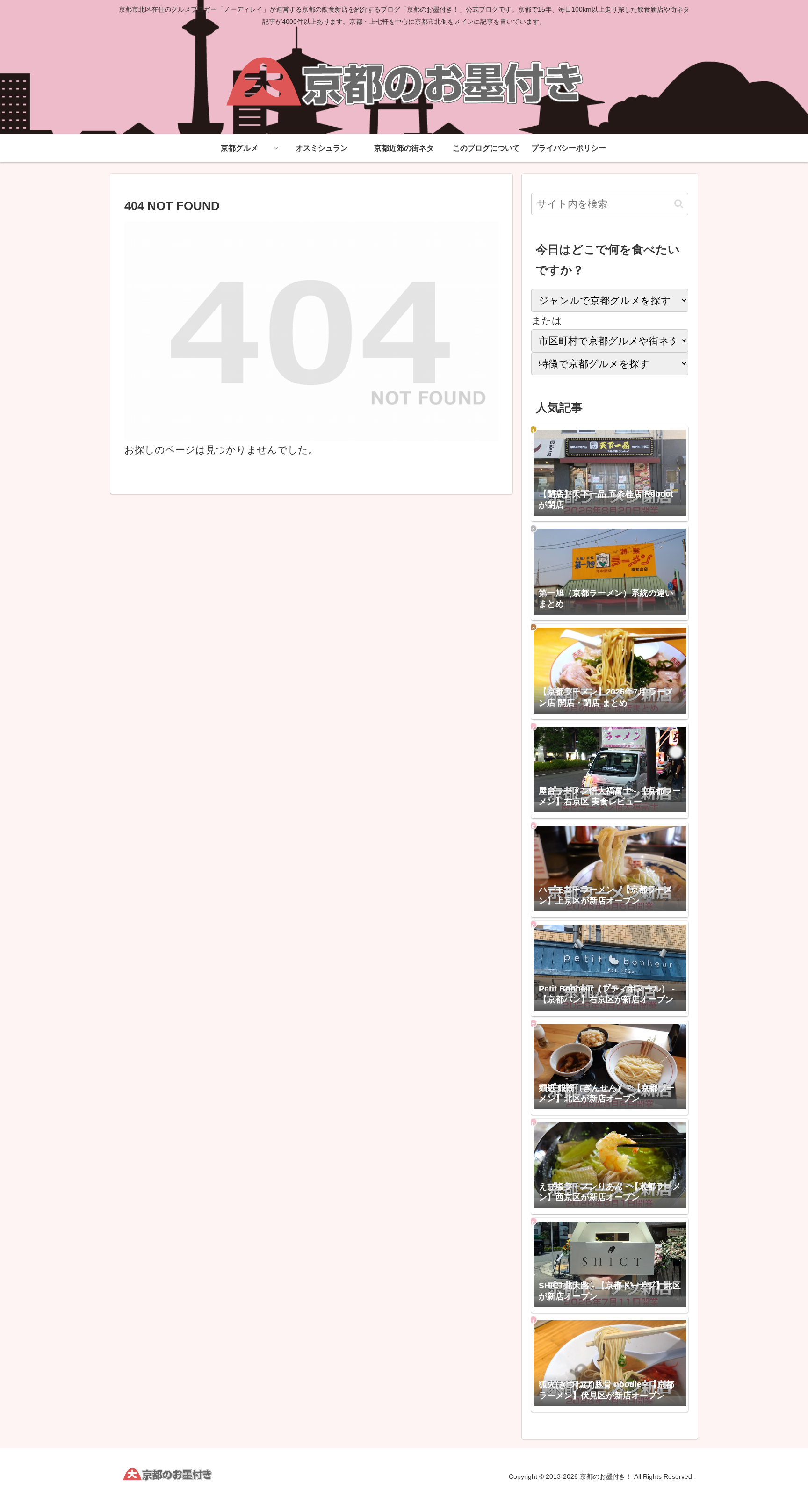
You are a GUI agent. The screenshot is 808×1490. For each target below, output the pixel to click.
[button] (679, 203)
